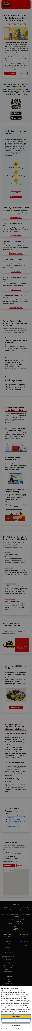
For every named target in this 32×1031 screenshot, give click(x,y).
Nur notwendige (16, 1020)
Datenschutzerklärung (6, 1028)
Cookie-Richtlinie (17, 1028)
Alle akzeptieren (16, 1016)
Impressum (24, 1028)
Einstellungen (16, 1025)
